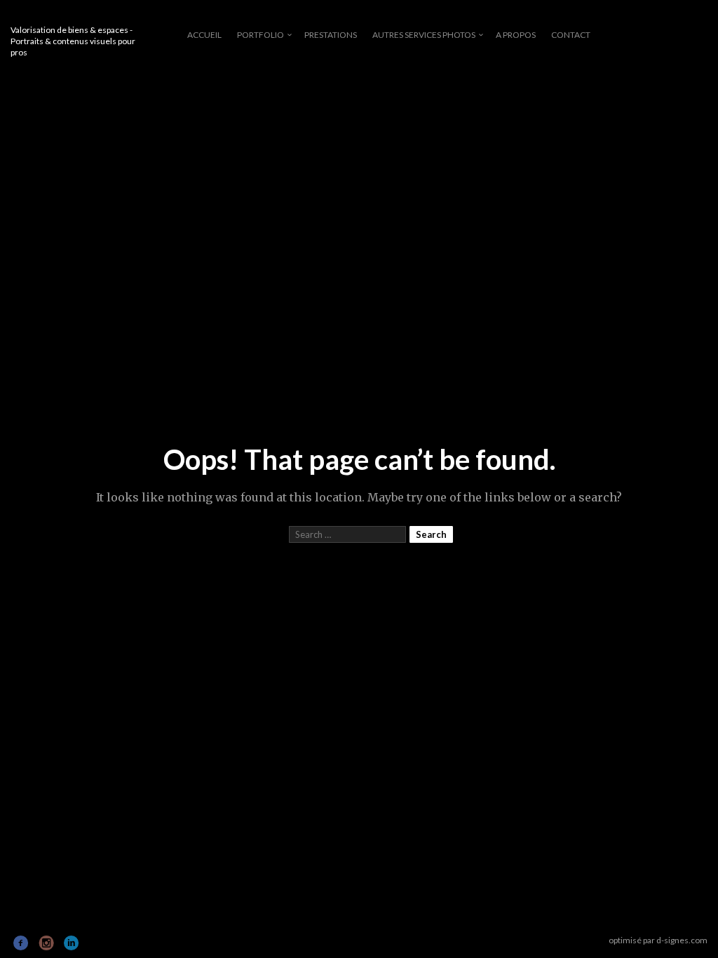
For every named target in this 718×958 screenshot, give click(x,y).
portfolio (260, 34)
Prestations (330, 34)
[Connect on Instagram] (46, 943)
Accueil (204, 34)
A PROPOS (516, 34)
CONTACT (570, 34)
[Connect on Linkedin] (72, 943)
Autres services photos (423, 34)
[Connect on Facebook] (21, 943)
